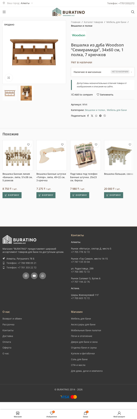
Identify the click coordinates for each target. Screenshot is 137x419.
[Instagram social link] (26, 351)
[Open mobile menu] (4, 12)
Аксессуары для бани (83, 400)
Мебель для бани (116, 22)
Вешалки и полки (81, 25)
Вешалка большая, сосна (118, 274)
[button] (12, 296)
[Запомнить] (28, 245)
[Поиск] (132, 12)
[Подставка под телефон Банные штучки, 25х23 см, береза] (85, 255)
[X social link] (92, 116)
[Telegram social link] (100, 116)
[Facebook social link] (88, 116)
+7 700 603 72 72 (80, 373)
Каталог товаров (93, 22)
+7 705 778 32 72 (80, 327)
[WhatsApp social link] (96, 116)
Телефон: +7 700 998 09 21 (21, 338)
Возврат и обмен (12, 394)
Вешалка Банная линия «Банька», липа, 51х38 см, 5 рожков (18, 277)
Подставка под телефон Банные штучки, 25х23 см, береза (83, 277)
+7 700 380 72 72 (80, 347)
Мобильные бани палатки (86, 405)
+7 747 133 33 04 (80, 337)
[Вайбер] (105, 116)
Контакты (8, 405)
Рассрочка (8, 400)
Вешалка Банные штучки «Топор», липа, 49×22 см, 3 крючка (51, 277)
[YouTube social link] (34, 351)
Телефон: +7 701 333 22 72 (21, 343)
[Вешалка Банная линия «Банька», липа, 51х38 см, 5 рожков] (18, 255)
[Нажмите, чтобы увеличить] (9, 78)
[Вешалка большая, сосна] (119, 255)
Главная (75, 22)
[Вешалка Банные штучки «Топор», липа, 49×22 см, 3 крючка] (51, 255)
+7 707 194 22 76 (80, 357)
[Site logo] (68, 11)
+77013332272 (126, 3)
